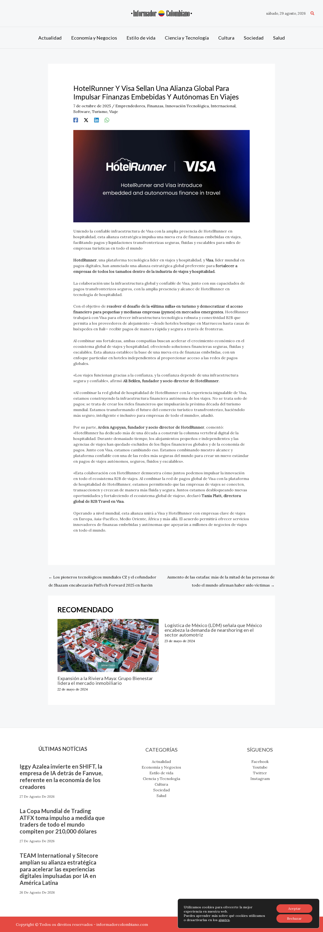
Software (81, 111)
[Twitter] (86, 119)
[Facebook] (75, 119)
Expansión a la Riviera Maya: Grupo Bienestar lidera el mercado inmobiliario (105, 680)
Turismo (99, 111)
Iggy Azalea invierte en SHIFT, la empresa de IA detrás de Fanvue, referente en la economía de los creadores (61, 776)
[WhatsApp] (107, 119)
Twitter (260, 773)
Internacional (223, 105)
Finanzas (155, 105)
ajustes (224, 920)
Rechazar (294, 918)
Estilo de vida (161, 773)
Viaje (113, 111)
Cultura (161, 784)
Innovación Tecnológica (187, 105)
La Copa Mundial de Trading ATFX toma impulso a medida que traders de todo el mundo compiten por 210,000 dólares (62, 821)
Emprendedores (130, 105)
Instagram (260, 778)
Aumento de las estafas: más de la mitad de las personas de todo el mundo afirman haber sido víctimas (221, 578)
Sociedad (161, 790)
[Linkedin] (96, 119)
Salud (161, 795)
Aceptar (294, 908)
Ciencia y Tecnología (161, 778)
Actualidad (161, 761)
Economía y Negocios (161, 767)
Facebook (260, 761)
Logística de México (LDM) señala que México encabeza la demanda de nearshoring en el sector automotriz (213, 629)
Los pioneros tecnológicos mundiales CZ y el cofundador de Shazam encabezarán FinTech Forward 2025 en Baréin (102, 578)
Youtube (260, 767)
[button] (312, 13)
